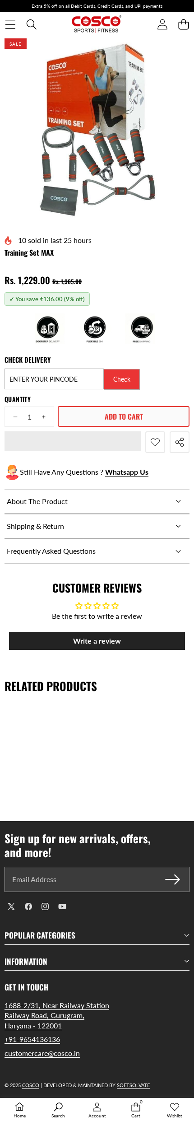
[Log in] (162, 24)
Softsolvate (133, 1085)
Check (121, 379)
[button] (183, 24)
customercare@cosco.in (42, 1053)
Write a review (97, 640)
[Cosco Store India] (96, 24)
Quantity (18, 399)
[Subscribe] (172, 879)
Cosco (30, 1085)
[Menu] (10, 24)
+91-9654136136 (32, 1039)
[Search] (31, 24)
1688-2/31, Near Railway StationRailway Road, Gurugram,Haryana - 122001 (57, 1015)
